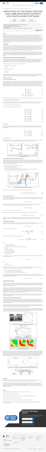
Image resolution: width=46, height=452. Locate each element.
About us (23, 5)
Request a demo (31, 5)
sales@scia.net (7, 445)
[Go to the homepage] (6, 436)
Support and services (18, 5)
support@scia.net (8, 444)
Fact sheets (10, 8)
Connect (27, 5)
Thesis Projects (23, 440)
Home (3, 8)
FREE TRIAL (36, 3)
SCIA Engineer (6, 8)
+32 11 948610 (10, 440)
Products (14, 5)
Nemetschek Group (17, 448)
